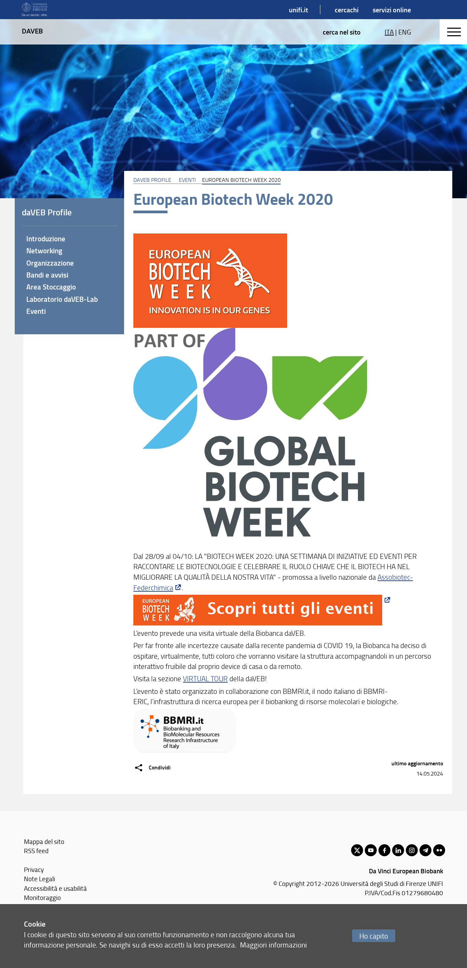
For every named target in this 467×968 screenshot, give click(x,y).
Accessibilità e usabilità (55, 888)
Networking (44, 250)
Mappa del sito (44, 841)
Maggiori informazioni (273, 945)
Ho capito (373, 936)
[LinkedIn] (398, 850)
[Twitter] (357, 850)
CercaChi (347, 9)
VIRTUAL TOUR (205, 678)
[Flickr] (439, 850)
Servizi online (392, 9)
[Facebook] (384, 850)
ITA (389, 32)
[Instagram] (412, 850)
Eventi (187, 180)
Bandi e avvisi (47, 275)
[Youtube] (371, 850)
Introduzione (45, 238)
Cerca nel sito (342, 32)
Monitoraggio (42, 897)
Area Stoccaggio (51, 287)
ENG (404, 32)
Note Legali (39, 878)
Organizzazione (50, 263)
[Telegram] (425, 850)
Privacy (34, 869)
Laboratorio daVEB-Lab (62, 299)
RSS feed (36, 850)
